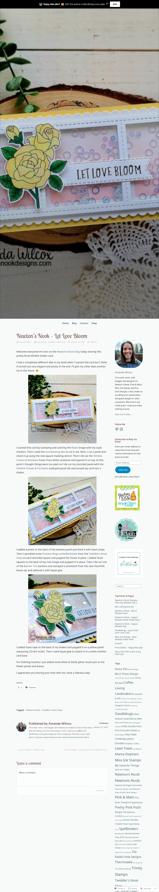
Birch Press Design (126, 674)
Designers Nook (122, 705)
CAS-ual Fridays (129, 678)
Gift (115, 4)
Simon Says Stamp (131, 824)
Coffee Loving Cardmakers (124, 688)
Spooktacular (119, 834)
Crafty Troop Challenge (128, 699)
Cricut (124, 702)
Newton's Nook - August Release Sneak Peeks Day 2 (127, 618)
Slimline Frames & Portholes (32, 468)
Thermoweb (123, 862)
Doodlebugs (124, 713)
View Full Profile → (124, 414)
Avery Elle (121, 669)
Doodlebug (134, 706)
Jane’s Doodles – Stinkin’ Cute (30, 750)
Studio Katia (122, 844)
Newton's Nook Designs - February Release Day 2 (127, 601)
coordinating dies (55, 451)
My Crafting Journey (124, 606)
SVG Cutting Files (127, 848)
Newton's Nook (127, 774)
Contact (84, 323)
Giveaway (118, 726)
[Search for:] (128, 586)
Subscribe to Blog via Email (126, 440)
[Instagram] (121, 429)
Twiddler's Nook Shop (56, 342)
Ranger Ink (121, 812)
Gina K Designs (134, 723)
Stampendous (128, 841)
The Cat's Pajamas (125, 852)
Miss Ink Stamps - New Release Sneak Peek (126, 638)
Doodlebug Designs (121, 709)
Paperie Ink (120, 785)
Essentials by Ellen (133, 718)
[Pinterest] (117, 429)
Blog (74, 323)
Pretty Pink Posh (128, 807)
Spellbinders (128, 828)
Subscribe (123, 469)
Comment (100, 791)
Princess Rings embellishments (59, 553)
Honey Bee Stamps (128, 730)
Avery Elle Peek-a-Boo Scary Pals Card (128, 652)
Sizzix (117, 829)
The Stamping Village (123, 869)
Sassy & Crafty (127, 816)
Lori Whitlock (137, 749)
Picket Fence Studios (128, 792)
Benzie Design (133, 669)
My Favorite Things (127, 765)
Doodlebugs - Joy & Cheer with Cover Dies (127, 631)
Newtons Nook (33, 710)
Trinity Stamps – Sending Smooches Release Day (85, 750)
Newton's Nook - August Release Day (126, 625)
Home (65, 323)
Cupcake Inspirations (135, 702)
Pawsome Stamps (121, 789)
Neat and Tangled (122, 769)
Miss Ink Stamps (128, 760)
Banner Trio (30, 566)
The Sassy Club (137, 863)
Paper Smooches (134, 785)
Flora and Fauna (122, 722)
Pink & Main (124, 797)
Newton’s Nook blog (68, 351)
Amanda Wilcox (25, 342)
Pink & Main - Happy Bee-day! (129, 647)
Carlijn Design (119, 678)
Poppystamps (136, 802)
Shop (94, 323)
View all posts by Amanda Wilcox (75, 737)
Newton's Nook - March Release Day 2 (126, 612)
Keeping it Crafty (132, 743)
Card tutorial (42, 342)
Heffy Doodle (128, 726)
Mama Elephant (127, 754)
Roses (75, 447)
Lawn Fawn (123, 748)
